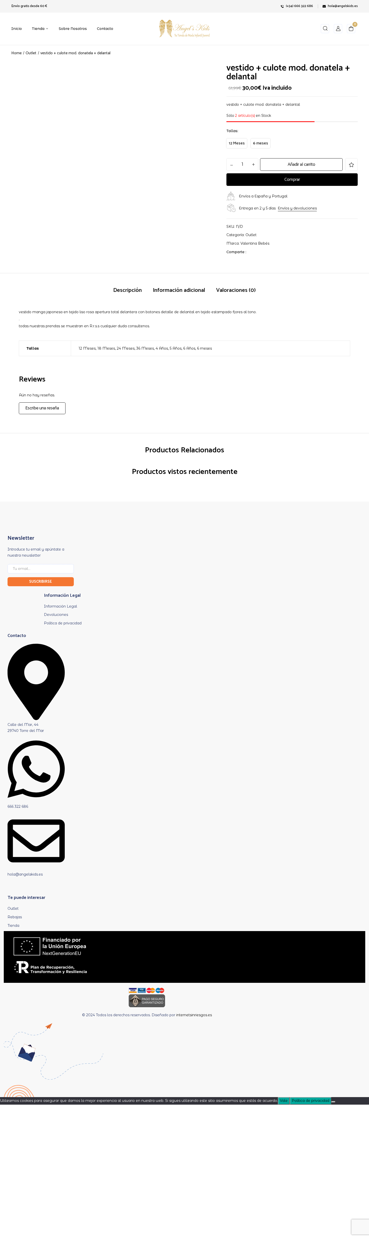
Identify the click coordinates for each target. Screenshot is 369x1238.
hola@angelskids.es (343, 6)
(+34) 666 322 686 (299, 6)
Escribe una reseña (42, 408)
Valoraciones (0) (236, 290)
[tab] (127, 291)
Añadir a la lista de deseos (351, 164)
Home (16, 53)
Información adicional (179, 290)
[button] (351, 29)
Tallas (231, 131)
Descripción (127, 290)
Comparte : (236, 252)
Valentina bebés (254, 243)
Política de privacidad (310, 1100)
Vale (284, 1100)
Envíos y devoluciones (297, 208)
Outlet (31, 53)
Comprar (292, 179)
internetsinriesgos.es (194, 1015)
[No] (333, 1102)
